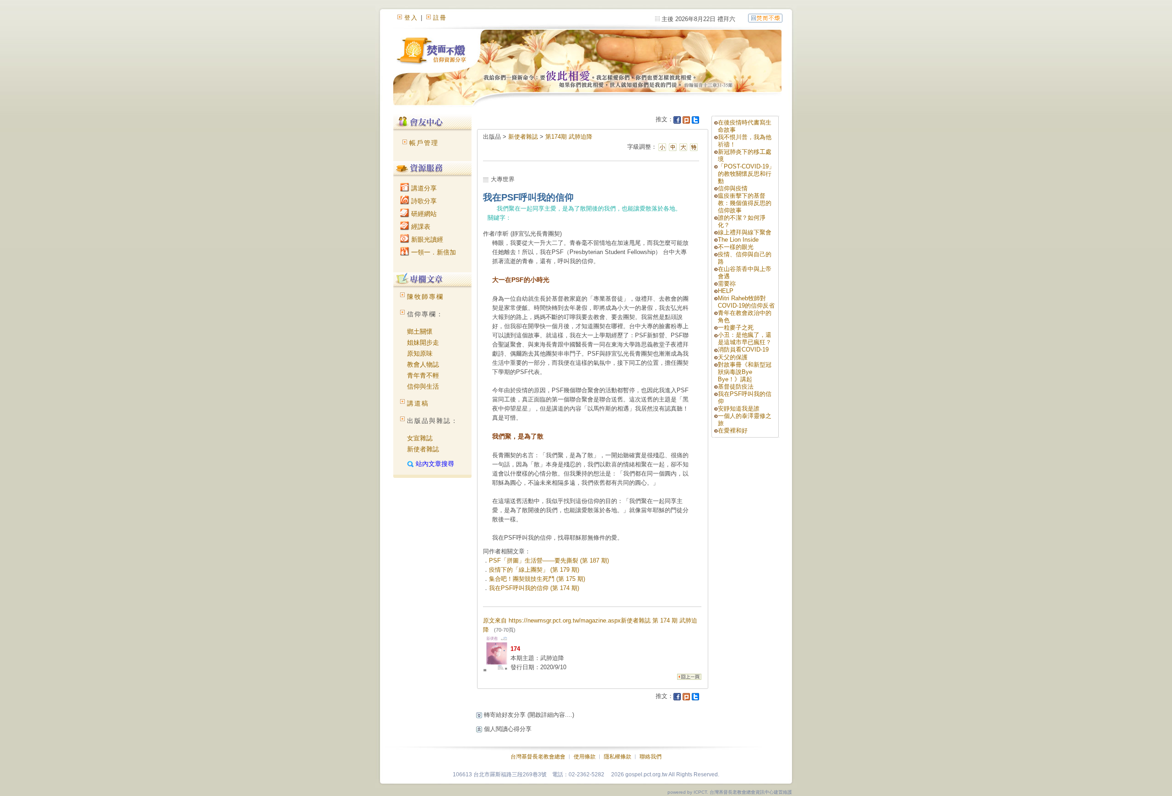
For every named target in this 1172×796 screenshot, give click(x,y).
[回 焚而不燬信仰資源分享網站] (765, 17)
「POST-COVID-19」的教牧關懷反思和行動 (746, 173)
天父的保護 (733, 357)
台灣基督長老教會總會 (537, 756)
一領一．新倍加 (432, 252)
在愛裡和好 (733, 430)
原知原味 (420, 353)
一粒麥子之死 (736, 327)
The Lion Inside (738, 239)
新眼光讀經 (426, 239)
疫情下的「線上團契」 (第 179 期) (534, 569)
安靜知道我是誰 (739, 408)
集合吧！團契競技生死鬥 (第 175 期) (537, 578)
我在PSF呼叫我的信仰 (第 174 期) (534, 588)
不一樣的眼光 (736, 247)
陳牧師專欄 (425, 296)
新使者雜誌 (423, 449)
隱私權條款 (617, 756)
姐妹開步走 (423, 342)
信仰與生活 (423, 386)
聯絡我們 (651, 756)
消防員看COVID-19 (743, 349)
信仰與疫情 (733, 188)
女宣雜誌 (420, 438)
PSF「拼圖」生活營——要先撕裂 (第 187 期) (549, 560)
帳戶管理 (424, 142)
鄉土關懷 (420, 331)
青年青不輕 (423, 375)
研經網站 (423, 213)
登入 (411, 17)
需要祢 (727, 283)
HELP (725, 290)
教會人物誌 (423, 364)
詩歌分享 (423, 201)
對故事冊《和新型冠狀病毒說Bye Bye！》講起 (744, 372)
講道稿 (418, 403)
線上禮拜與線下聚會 (744, 232)
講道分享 (423, 188)
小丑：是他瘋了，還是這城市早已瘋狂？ (744, 338)
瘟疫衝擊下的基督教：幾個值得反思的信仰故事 (744, 203)
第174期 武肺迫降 (568, 136)
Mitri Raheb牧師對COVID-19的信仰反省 (746, 302)
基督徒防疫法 (736, 386)
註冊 (440, 17)
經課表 (419, 226)
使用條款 (585, 756)
